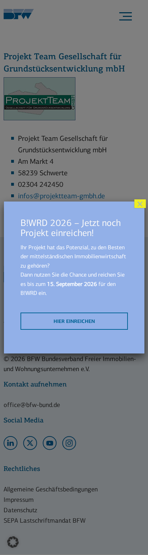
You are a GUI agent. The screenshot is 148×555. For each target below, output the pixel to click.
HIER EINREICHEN (74, 321)
